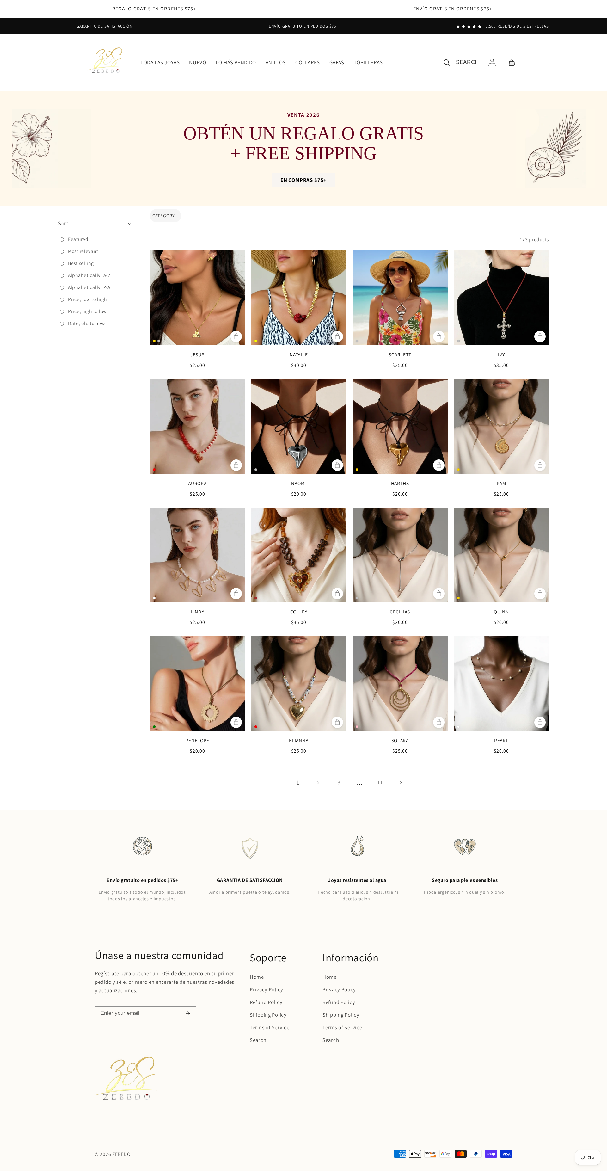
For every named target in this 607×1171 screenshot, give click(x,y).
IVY (501, 354)
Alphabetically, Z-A (89, 287)
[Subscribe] (188, 1013)
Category (163, 216)
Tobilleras (368, 62)
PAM (501, 483)
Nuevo (197, 62)
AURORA (197, 483)
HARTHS (400, 483)
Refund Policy (266, 1002)
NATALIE (299, 354)
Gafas (336, 62)
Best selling (81, 263)
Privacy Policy (266, 989)
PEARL (501, 740)
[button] (511, 62)
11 (380, 782)
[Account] (492, 62)
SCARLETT (400, 354)
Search (258, 1040)
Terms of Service (270, 1027)
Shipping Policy (268, 1014)
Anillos (276, 62)
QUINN (501, 611)
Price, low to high (87, 299)
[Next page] (400, 782)
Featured (78, 239)
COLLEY (298, 611)
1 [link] (298, 782)
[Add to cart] (236, 336)
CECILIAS (400, 611)
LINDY (197, 611)
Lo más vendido (236, 62)
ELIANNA (298, 740)
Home (257, 976)
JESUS (197, 354)
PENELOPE (197, 740)
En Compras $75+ (303, 179)
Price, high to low (87, 311)
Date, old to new (86, 323)
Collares (307, 62)
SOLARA (400, 740)
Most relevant (83, 251)
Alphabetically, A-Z (89, 275)
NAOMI (298, 483)
